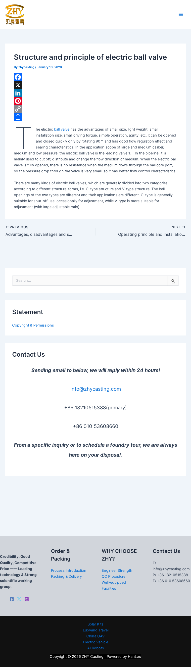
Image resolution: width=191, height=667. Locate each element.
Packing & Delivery (66, 576)
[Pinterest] (95, 101)
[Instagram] (26, 599)
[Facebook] (95, 77)
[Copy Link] (95, 109)
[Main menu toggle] (181, 14)
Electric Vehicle (95, 642)
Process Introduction (68, 570)
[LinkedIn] (95, 93)
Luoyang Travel (95, 630)
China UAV (95, 636)
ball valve (61, 129)
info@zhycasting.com (95, 389)
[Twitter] (19, 599)
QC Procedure (113, 576)
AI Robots (95, 648)
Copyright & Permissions (33, 325)
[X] (95, 85)
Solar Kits (95, 624)
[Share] (95, 117)
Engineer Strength (117, 570)
